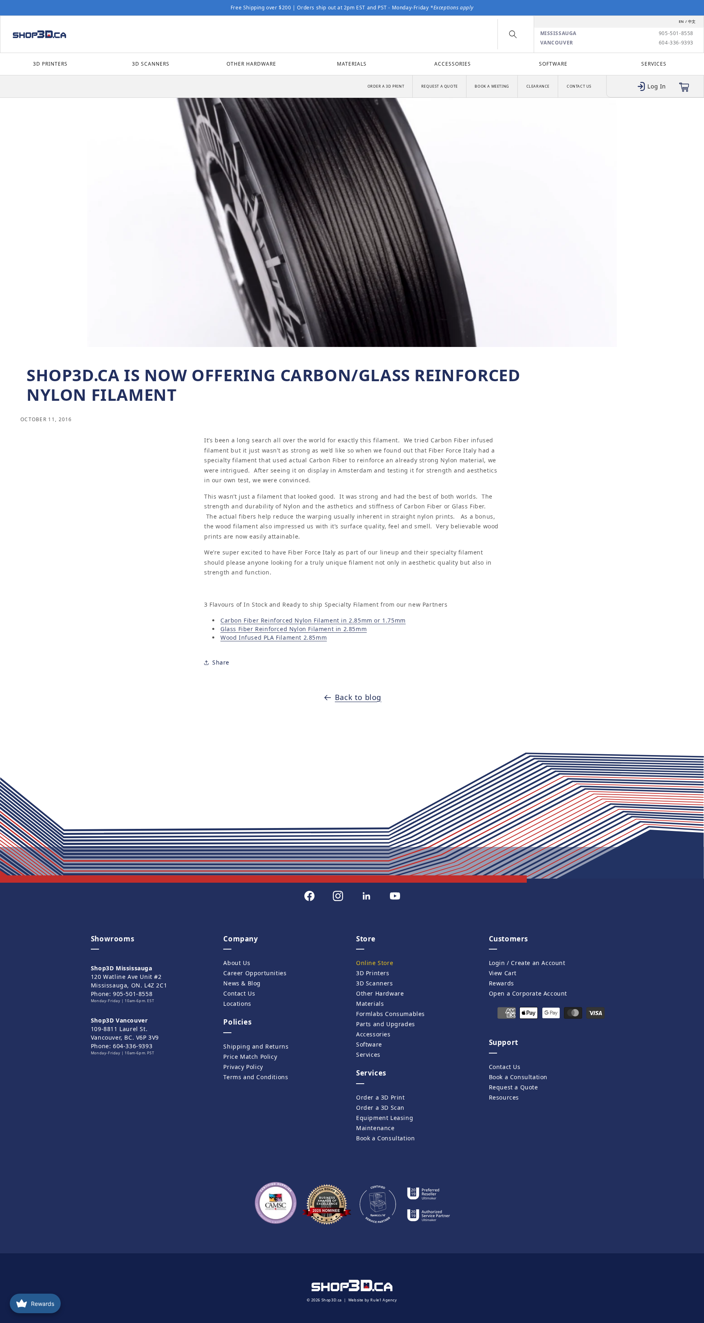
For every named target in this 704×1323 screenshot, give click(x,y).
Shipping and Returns (255, 1046)
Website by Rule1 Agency (372, 1300)
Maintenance (375, 1128)
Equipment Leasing (384, 1118)
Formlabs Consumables (390, 1014)
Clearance (538, 86)
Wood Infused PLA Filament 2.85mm (273, 637)
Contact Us (579, 86)
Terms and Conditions (255, 1077)
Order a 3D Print (386, 86)
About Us (236, 963)
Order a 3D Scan (380, 1107)
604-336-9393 (676, 43)
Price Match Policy (250, 1056)
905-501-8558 (676, 33)
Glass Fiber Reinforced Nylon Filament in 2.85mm (293, 628)
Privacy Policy (243, 1067)
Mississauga (558, 33)
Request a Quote (439, 86)
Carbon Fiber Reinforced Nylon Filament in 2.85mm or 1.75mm (313, 620)
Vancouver (556, 43)
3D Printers (50, 63)
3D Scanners (150, 63)
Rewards (501, 983)
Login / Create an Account (527, 963)
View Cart (503, 973)
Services (654, 63)
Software (553, 63)
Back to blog (358, 697)
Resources (504, 1097)
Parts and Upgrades (385, 1024)
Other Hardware (251, 63)
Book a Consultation (385, 1138)
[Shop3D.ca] (91, 34)
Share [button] (220, 663)
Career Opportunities (254, 973)
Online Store (374, 963)
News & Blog (242, 983)
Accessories (452, 63)
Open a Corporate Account (528, 993)
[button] (513, 34)
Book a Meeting (492, 86)
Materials (352, 63)
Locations (237, 1003)
